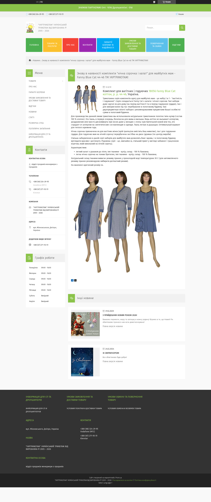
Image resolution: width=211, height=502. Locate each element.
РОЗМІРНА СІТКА (36, 123)
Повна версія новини (113, 326)
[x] (75, 281)
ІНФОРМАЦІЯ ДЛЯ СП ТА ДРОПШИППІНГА (39, 135)
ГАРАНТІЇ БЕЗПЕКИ (37, 92)
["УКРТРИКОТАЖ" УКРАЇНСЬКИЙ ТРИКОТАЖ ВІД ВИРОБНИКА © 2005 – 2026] (30, 32)
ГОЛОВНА (34, 45)
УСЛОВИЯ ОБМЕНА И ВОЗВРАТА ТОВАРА (124, 409)
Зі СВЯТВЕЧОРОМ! (111, 353)
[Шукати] (182, 28)
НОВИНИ (32, 112)
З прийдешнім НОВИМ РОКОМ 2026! (120, 315)
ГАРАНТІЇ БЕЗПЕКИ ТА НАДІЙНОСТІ (108, 45)
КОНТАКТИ (87, 45)
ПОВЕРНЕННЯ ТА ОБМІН (156, 45)
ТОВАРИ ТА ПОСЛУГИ (52, 45)
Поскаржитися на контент (123, 480)
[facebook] (72, 281)
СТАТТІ (31, 118)
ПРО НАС (70, 45)
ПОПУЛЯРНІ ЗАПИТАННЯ (39, 129)
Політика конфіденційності (145, 480)
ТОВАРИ (32, 81)
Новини (36, 61)
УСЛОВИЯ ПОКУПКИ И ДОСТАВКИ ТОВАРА (84, 409)
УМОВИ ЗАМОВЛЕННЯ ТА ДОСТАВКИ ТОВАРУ (133, 45)
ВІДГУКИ (176, 45)
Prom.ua (119, 478)
